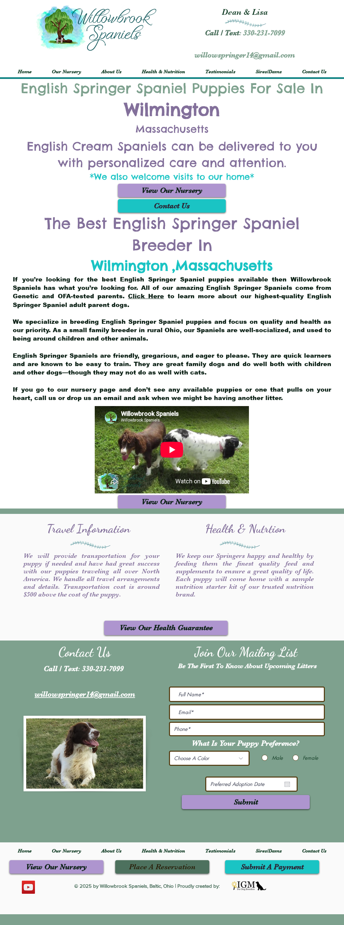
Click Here (146, 296)
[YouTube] (28, 887)
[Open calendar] (287, 784)
